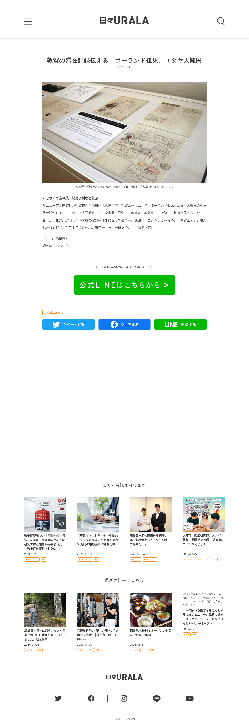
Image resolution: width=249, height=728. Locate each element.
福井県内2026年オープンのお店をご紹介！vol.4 (150, 632)
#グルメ (134, 650)
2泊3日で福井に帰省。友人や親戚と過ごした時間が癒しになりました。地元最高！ (44, 635)
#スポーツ (135, 559)
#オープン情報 (148, 650)
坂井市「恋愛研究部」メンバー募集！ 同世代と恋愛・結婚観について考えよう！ (203, 540)
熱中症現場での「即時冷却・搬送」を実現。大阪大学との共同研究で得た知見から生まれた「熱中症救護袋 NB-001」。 (44, 542)
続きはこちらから (55, 245)
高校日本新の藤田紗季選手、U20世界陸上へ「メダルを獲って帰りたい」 (150, 540)
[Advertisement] (124, 374)
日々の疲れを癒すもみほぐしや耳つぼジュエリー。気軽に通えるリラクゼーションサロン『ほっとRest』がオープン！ (203, 617)
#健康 (81, 650)
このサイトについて (124, 718)
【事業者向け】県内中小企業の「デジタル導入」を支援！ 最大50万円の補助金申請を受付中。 (98, 540)
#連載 (38, 650)
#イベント (188, 559)
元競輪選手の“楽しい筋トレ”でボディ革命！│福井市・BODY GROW (97, 635)
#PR (43, 559)
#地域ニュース (54, 312)
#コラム (29, 650)
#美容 (89, 650)
